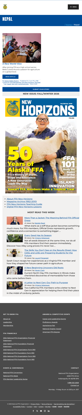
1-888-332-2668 (73, 383)
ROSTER (66, 406)
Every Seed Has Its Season (38, 235)
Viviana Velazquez (42, 238)
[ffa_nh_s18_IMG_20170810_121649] (21, 34)
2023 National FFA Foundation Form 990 (18, 353)
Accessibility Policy (19, 406)
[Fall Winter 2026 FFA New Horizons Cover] (41, 97)
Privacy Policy (35, 404)
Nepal (9, 84)
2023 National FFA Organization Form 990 (19, 350)
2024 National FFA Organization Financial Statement (19, 339)
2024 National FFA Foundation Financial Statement (18, 345)
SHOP (60, 406)
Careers (41, 406)
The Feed (37, 82)
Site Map (48, 406)
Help (35, 406)
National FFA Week (10, 376)
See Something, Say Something (64, 404)
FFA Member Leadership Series (15, 379)
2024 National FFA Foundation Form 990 (18, 359)
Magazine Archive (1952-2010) (22, 201)
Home (69, 25)
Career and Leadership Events (54, 319)
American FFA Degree (51, 332)
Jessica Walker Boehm (11, 81)
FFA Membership (15, 82)
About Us (6, 319)
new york (15, 84)
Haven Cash (40, 270)
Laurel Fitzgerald (41, 258)
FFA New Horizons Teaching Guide (24, 204)
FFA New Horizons (28, 82)
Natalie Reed (40, 223)
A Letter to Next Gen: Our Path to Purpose (46, 282)
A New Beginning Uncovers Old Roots (44, 267)
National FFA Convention (13, 373)
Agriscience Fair (49, 325)
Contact (29, 406)
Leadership (7, 322)
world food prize (23, 84)
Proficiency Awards (50, 322)
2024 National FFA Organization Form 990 (19, 356)
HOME (54, 406)
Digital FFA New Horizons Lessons (24, 207)
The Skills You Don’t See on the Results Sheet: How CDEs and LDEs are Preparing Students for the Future (50, 253)
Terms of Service (47, 404)
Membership (8, 325)
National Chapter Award (52, 329)
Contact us (75, 385)
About (19, 199)
